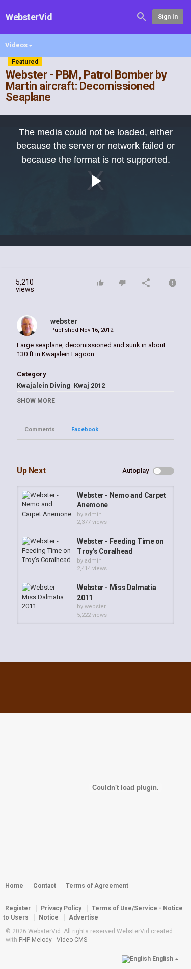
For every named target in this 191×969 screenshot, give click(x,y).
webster (63, 321)
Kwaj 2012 (89, 385)
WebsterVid (29, 17)
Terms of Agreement (97, 885)
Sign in (168, 16)
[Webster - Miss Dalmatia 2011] (47, 597)
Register (18, 908)
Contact (44, 885)
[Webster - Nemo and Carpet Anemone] (47, 505)
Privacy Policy (61, 908)
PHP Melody (35, 940)
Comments (39, 429)
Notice (49, 917)
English (163, 958)
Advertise (83, 917)
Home (14, 885)
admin (93, 514)
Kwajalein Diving (43, 385)
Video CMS (72, 940)
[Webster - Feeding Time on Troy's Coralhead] (47, 551)
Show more (36, 400)
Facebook (84, 429)
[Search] (141, 16)
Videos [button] (16, 45)
